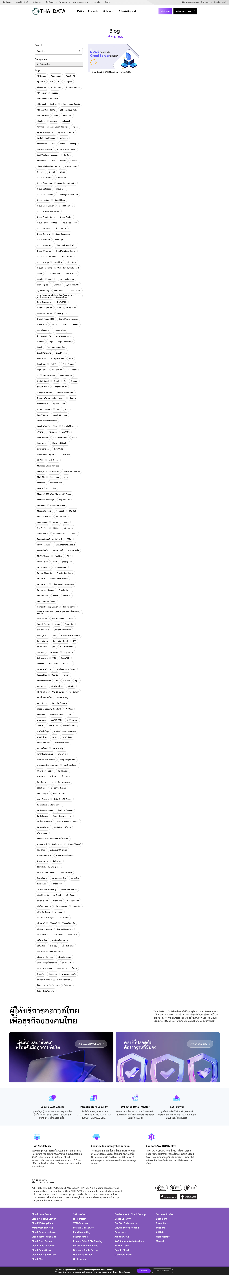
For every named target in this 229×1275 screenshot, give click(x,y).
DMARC (55, 325)
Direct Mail (42, 325)
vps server (41, 686)
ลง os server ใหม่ (59, 878)
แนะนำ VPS (66, 963)
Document (161, 1218)
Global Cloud (43, 381)
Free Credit (71, 370)
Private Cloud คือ (44, 573)
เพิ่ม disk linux (68, 946)
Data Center (75, 290)
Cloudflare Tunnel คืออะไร (68, 268)
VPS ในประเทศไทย (44, 697)
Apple (75, 127)
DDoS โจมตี (71, 308)
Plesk (55, 562)
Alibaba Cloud (121, 1236)
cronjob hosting (67, 279)
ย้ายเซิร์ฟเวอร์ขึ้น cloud (65, 855)
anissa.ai (66, 121)
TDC (54, 658)
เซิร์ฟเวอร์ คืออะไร (68, 923)
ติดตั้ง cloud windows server (49, 805)
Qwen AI (67, 595)
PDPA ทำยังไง (73, 550)
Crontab (57, 285)
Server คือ (69, 624)
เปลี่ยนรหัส (41, 946)
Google (74, 381)
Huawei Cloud (121, 1245)
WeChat (69, 709)
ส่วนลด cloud (42, 901)
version (66, 675)
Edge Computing (65, 342)
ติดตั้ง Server (42, 816)
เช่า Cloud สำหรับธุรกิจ (46, 918)
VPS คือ (71, 686)
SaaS (71, 618)
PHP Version (42, 562)
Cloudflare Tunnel (44, 268)
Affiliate (160, 1232)
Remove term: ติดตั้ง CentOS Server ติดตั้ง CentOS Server (58, 613)
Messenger (54, 477)
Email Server (61, 353)
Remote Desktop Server (47, 607)
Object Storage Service (85, 1245)
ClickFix (40, 172)
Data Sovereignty (44, 302)
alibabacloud (43, 115)
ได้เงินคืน (68, 985)
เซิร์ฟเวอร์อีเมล (42, 934)
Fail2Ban (54, 364)
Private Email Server (59, 579)
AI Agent (68, 82)
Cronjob (51, 279)
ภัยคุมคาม (41, 850)
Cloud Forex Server (42, 1241)
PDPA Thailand (43, 545)
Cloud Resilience (69, 223)
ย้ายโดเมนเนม (42, 861)
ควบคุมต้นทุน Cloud (68, 760)
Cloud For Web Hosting (126, 1227)
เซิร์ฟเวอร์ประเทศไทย (64, 929)
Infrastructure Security (94, 1106)
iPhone (40, 432)
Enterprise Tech (57, 358)
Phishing (58, 556)
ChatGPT (74, 161)
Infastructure (42, 415)
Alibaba (55, 93)
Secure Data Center (52, 1106)
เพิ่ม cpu (53, 946)
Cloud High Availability (68, 194)
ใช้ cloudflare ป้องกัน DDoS (48, 985)
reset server (42, 618)
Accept (144, 1271)
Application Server (66, 132)
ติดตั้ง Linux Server (45, 810)
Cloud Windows (44, 251)
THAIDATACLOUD (44, 669)
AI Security (42, 93)
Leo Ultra (66, 432)
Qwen (55, 595)
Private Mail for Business (63, 584)
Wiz (70, 714)
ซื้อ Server (66, 777)
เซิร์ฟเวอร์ (53, 923)
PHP (69, 556)
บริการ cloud (42, 833)
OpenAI (55, 528)
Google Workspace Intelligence (51, 398)
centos (63, 161)
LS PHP (40, 460)
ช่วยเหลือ (96, 2)
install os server (60, 415)
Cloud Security (43, 228)
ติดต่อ (107, 2)
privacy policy (43, 567)
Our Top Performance (126, 1223)
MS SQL (72, 511)
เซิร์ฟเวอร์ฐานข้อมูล (44, 929)
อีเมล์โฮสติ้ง (50, 2)
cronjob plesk (43, 285)
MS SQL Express (44, 517)
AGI (51, 82)
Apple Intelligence (45, 132)
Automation (42, 144)
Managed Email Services (48, 471)
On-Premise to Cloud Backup (130, 1214)
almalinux (41, 121)
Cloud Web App (44, 245)
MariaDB (41, 477)
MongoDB (60, 511)
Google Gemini (60, 387)
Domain (75, 325)
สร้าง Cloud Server (69, 889)
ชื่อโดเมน (53, 777)
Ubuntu (54, 675)
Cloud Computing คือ (66, 183)
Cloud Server (60, 228)
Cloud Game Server (42, 1250)
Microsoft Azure (123, 1254)
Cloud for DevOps (45, 194)
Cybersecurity (43, 290)
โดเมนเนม (63, 2)
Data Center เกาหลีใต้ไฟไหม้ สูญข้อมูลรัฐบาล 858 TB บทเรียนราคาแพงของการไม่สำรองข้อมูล (58, 296)
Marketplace (163, 1236)
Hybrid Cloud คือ (44, 409)
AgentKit (41, 82)
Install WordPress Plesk (47, 426)
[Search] (79, 51)
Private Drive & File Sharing (87, 1241)
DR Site (40, 342)
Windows (41, 714)
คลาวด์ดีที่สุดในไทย (62, 743)
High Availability (41, 1146)
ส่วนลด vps (57, 901)
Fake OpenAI (68, 364)
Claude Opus (71, 166)
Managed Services (72, 471)
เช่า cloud (58, 912)
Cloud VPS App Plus (42, 1223)
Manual (160, 1241)
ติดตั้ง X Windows (44, 822)
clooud (52, 172)
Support (160, 1227)
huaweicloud (42, 404)
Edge (51, 342)
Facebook (41, 364)
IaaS (58, 409)
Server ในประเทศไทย (62, 630)
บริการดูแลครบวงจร (80, 2)
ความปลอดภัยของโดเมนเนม (48, 765)
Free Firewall (176, 1106)
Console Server (53, 273)
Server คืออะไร (43, 630)
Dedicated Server (44, 313)
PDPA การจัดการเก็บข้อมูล (65, 545)
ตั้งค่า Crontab (59, 793)
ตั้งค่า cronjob (42, 793)
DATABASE (61, 302)
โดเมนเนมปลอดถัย (69, 974)
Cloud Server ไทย (62, 234)
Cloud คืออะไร (66, 256)
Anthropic (41, 127)
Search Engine (43, 624)
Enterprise (41, 358)
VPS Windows (57, 686)
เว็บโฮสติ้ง (37, 2)
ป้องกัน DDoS (57, 844)
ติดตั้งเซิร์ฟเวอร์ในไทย (62, 827)
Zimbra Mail (53, 726)
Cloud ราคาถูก (43, 262)
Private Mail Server (45, 590)
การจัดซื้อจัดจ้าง (69, 726)
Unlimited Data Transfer (135, 1106)
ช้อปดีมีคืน (41, 777)
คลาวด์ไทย (62, 754)
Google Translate (44, 392)
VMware (66, 681)
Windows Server (57, 714)
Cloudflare (71, 262)
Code (39, 273)
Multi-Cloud (42, 522)
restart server (58, 618)
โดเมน (74, 968)
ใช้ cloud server (63, 980)
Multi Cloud (61, 517)
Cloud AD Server (44, 178)
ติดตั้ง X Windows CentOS (68, 822)
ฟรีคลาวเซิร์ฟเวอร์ (74, 844)
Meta (66, 477)
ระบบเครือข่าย (66, 872)
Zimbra (40, 726)
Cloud (62, 172)
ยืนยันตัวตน (57, 861)
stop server (68, 652)
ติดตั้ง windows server (62, 816)
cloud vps (59, 240)
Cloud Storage (43, 240)
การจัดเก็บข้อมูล (43, 731)
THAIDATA (67, 664)
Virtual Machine (44, 681)
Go (65, 381)
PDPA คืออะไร (42, 550)
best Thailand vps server (48, 155)
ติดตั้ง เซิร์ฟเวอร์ (43, 827)
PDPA (69, 539)
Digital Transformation (68, 319)
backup (73, 144)
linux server (42, 443)
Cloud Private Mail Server (48, 211)
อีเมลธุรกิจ (76, 906)
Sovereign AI (42, 641)
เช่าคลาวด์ (41, 923)
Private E (41, 579)
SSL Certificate (67, 647)
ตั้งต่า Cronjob (43, 799)
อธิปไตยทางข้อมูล (44, 906)
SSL (53, 647)
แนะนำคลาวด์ (62, 968)
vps (76, 681)
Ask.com (64, 138)
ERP (71, 358)
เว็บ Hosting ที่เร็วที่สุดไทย (47, 963)
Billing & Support (127, 11)
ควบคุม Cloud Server (46, 760)
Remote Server (69, 607)
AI (58, 82)
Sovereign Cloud (60, 641)
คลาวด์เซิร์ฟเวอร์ (22, 2)
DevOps (60, 313)
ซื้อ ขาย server (64, 782)
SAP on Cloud (80, 1214)
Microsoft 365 (56, 483)
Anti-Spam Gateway (59, 127)
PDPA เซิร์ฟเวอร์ (43, 556)
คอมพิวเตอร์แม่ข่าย (70, 765)
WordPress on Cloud (42, 1227)
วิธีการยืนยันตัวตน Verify (46, 889)
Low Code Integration (46, 454)
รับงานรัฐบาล (42, 878)
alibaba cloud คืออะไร (70, 104)
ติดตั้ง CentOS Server (63, 799)
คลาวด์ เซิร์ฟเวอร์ (43, 743)
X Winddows (72, 720)
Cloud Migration (66, 206)
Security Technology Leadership (110, 1146)
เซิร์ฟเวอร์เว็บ (73, 934)
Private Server (65, 590)
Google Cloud (121, 1250)
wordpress (41, 720)
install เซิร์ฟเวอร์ (68, 426)
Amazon (53, 121)
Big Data (67, 155)
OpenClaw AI (43, 533)
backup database (44, 149)
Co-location (79, 1259)
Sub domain (42, 658)
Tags (37, 70)
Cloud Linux (59, 200)
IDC (66, 409)
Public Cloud (42, 595)
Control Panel (71, 273)
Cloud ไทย (58, 262)
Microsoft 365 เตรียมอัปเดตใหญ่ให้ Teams (54, 494)
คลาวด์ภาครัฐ (57, 748)
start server (54, 652)
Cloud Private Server (46, 217)
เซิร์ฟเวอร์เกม (58, 934)
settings (125, 1272)
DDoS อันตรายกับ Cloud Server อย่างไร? (111, 72)
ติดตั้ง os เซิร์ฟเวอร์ (65, 810)
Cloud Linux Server (45, 206)
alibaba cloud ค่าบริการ (47, 104)
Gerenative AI (66, 375)
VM (57, 681)
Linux (74, 438)
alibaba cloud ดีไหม (68, 110)
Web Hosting (62, 697)
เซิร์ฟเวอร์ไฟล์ (42, 940)
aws (53, 144)
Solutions (108, 11)
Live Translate (43, 449)
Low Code (58, 449)
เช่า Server (64, 918)
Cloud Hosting (43, 200)
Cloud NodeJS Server (43, 1245)
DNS (65, 325)
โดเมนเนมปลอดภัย (44, 980)
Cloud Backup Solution (44, 1254)
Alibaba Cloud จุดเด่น (46, 110)
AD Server (41, 76)
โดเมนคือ (40, 974)
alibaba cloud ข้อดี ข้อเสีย (47, 99)
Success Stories (164, 1214)
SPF (74, 641)
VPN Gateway (80, 1223)
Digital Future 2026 (45, 319)
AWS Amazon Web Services (129, 1241)
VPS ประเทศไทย (58, 692)
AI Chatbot (41, 87)
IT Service (52, 432)
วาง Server (41, 884)
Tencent (40, 664)
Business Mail (80, 1236)
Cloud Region (66, 217)
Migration (41, 505)
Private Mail (42, 584)
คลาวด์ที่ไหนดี (42, 748)
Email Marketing (44, 353)
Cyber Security (72, 285)
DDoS (59, 308)
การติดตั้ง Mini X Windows (65, 731)
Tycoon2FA (42, 675)
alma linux (67, 115)
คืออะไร (50, 771)
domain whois (60, 330)
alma (56, 115)
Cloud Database (44, 189)
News (66, 522)
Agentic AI (70, 76)
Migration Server (57, 505)
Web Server (42, 703)
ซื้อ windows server (45, 782)
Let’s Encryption (60, 438)
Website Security (59, 703)
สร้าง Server (71, 895)
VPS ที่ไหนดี (42, 692)
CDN (53, 161)
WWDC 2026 (56, 720)
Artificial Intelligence (46, 138)
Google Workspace (65, 392)
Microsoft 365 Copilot (46, 488)
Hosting (72, 398)
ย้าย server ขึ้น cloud (58, 850)
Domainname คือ (44, 336)
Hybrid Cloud (59, 404)
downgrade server (64, 336)
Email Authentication (56, 347)
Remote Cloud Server (46, 601)
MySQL (55, 522)
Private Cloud (61, 567)
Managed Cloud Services (48, 466)
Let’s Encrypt (43, 438)
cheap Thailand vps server (48, 166)
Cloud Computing (44, 183)
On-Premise (42, 528)
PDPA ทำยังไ (58, 550)
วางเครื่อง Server (57, 884)
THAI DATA (53, 664)
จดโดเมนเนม (63, 771)
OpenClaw (68, 528)
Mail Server (53, 460)
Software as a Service (70, 635)
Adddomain (56, 76)
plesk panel (67, 562)
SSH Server (42, 647)
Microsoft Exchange (45, 500)
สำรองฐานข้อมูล (73, 901)
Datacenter (120, 1232)
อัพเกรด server (62, 906)
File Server (57, 370)
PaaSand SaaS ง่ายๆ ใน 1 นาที (49, 539)
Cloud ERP (60, 189)
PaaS (74, 533)
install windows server (47, 421)
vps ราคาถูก (74, 692)
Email (39, 347)
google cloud (43, 387)
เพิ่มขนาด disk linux (45, 957)
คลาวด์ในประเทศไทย (45, 754)
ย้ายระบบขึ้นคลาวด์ (44, 855)
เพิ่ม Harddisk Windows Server (50, 951)
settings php (42, 635)
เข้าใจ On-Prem (43, 912)
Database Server (44, 308)
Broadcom (41, 161)
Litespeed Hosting (60, 443)
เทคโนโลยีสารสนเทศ (60, 940)
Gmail (56, 381)
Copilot (40, 279)
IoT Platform (79, 1218)
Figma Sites (42, 370)
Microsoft (41, 483)
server (57, 624)
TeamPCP (65, 658)
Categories (41, 59)
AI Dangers (56, 87)
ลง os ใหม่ (75, 878)
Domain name (43, 330)
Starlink (40, 652)
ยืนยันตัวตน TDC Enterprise (48, 867)
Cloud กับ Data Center (46, 256)
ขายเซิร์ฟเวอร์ (42, 737)
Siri (54, 635)
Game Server (49, 375)
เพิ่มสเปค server (64, 957)
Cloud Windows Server (66, 251)
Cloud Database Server (44, 1232)
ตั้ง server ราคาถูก (58, 788)
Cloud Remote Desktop (47, 223)
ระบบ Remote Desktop (46, 872)
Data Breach (59, 290)
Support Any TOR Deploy (161, 1146)
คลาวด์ (54, 737)
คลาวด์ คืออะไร (67, 737)
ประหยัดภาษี (42, 844)
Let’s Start (80, 11)
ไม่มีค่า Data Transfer (45, 991)
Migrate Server (65, 500)
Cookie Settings (162, 1271)
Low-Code (65, 454)
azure (62, 144)
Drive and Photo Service (86, 1250)
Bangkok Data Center (66, 149)
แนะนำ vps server (44, 968)
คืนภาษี (40, 771)
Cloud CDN (61, 178)
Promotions (162, 1223)
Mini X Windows (44, 511)
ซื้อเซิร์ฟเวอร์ (41, 788)
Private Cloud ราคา (65, 573)
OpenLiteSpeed (60, 533)
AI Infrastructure (73, 87)
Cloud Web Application (66, 245)
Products (93, 11)
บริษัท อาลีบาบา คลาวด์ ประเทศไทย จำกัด (53, 839)
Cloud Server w (43, 234)
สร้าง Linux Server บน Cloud (49, 895)
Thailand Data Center (66, 669)
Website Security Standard (49, 709)
